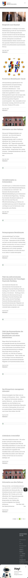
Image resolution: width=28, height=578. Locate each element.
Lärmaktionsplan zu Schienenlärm (9, 181)
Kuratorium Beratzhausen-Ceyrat (13, 79)
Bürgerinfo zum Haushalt (11, 25)
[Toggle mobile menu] (25, 3)
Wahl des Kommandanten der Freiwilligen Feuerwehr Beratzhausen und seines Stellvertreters (12, 334)
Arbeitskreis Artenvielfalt (11, 436)
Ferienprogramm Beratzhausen (13, 232)
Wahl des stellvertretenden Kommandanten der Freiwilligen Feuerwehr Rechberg (13, 279)
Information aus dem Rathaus (12, 129)
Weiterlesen (4, 52)
